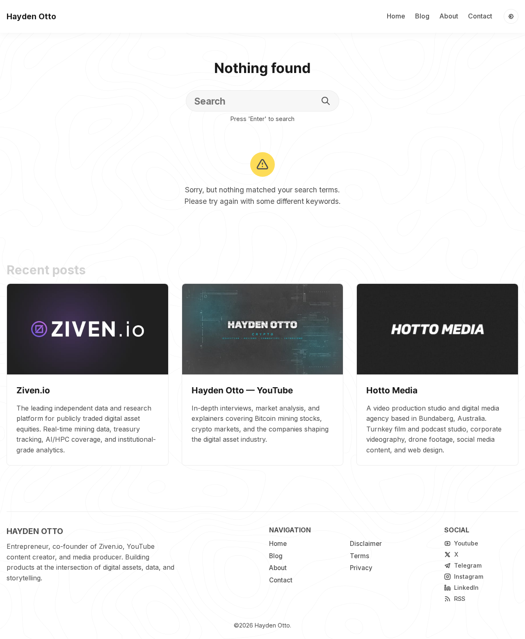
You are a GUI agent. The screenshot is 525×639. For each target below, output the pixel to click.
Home (396, 16)
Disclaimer (366, 544)
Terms (359, 556)
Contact (480, 16)
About (448, 16)
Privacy (361, 568)
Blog (422, 16)
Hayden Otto (272, 625)
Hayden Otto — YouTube (242, 390)
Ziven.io (33, 390)
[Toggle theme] (511, 16)
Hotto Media (392, 390)
